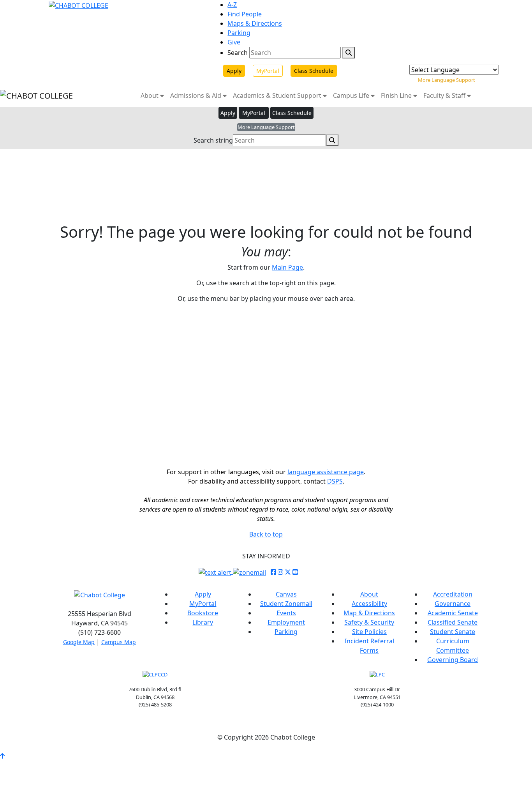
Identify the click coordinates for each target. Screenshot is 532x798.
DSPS (335, 481)
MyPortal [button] (253, 113)
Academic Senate (453, 613)
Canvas (286, 594)
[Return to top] (2, 756)
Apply (234, 70)
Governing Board (452, 659)
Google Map (79, 642)
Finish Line (397, 95)
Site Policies (369, 631)
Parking (238, 32)
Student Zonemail (286, 603)
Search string (213, 140)
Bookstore (202, 613)
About (150, 95)
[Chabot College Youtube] (295, 572)
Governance (452, 603)
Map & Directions (369, 613)
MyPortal (267, 70)
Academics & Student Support (278, 95)
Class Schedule (313, 70)
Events (286, 613)
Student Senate (452, 631)
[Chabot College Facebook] (274, 572)
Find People (244, 14)
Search (237, 52)
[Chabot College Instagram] (281, 572)
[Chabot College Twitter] (288, 572)
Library (202, 622)
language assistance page (325, 472)
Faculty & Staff (445, 95)
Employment (286, 622)
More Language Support (446, 79)
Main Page (287, 267)
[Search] (348, 52)
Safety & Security (369, 622)
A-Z (232, 4)
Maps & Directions (254, 23)
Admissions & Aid (196, 95)
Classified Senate (452, 622)
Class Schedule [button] (292, 113)
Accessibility (369, 603)
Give (233, 42)
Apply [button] (227, 113)
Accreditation (452, 594)
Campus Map (118, 642)
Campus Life (352, 95)
